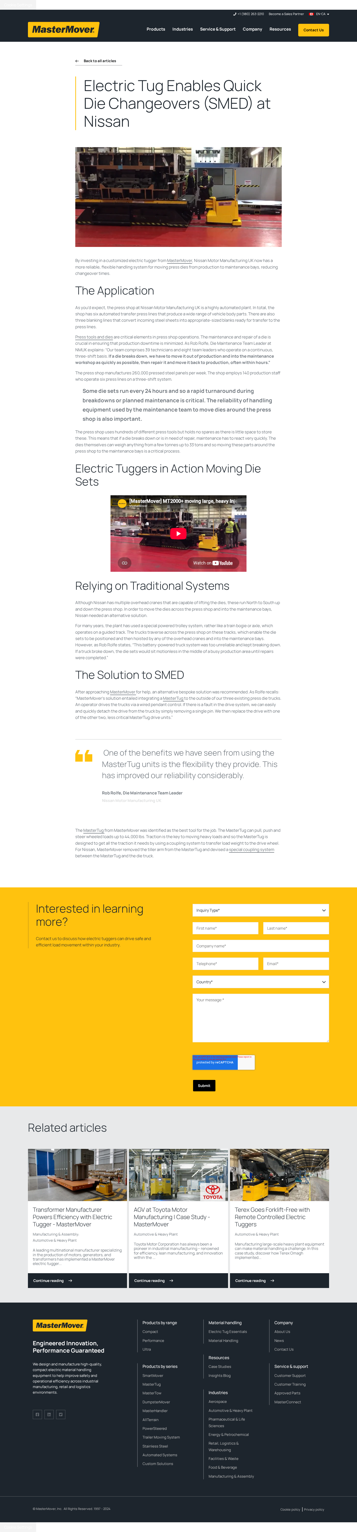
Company (252, 29)
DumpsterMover (156, 1402)
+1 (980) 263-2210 (251, 14)
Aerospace (218, 1401)
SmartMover (153, 1375)
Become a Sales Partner (286, 14)
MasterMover (179, 260)
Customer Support (290, 1375)
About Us (282, 1331)
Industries (182, 29)
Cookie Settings (18, 5)
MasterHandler (155, 1410)
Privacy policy (314, 1509)
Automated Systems (160, 1454)
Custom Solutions (158, 1463)
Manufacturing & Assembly (55, 1234)
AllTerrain (151, 1419)
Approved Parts (287, 1393)
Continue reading (48, 1280)
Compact (150, 1331)
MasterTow (152, 1393)
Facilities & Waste (223, 1458)
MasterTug (173, 698)
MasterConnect (287, 1402)
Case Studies (220, 1366)
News (279, 1340)
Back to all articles (100, 60)
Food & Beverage (223, 1467)
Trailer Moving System (161, 1437)
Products (156, 29)
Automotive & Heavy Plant (55, 1240)
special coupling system (251, 849)
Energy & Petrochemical (229, 1434)
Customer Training (290, 1384)
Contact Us (314, 30)
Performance (153, 1340)
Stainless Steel (155, 1446)
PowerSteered (155, 1428)
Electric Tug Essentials (228, 1331)
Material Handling (223, 1340)
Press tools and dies (94, 337)
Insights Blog (220, 1375)
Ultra (147, 1349)
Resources (280, 29)
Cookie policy (290, 1509)
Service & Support (218, 29)
